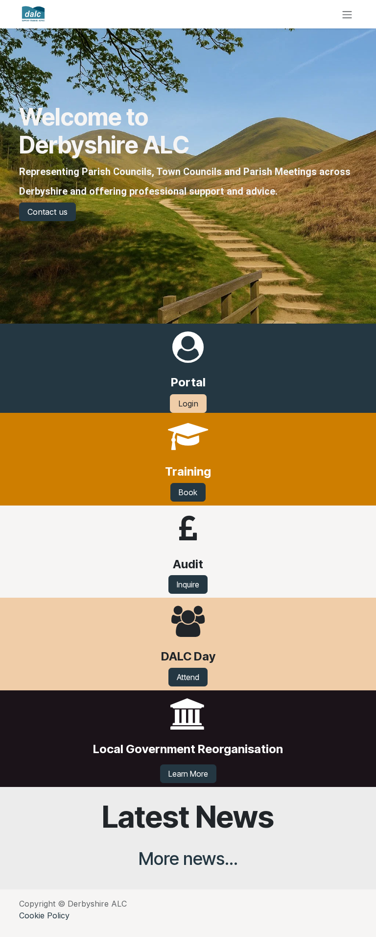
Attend (188, 677)
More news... (188, 858)
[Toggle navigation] (347, 14)
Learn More (188, 774)
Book (188, 492)
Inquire (188, 584)
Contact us (47, 212)
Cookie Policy (44, 915)
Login (188, 403)
